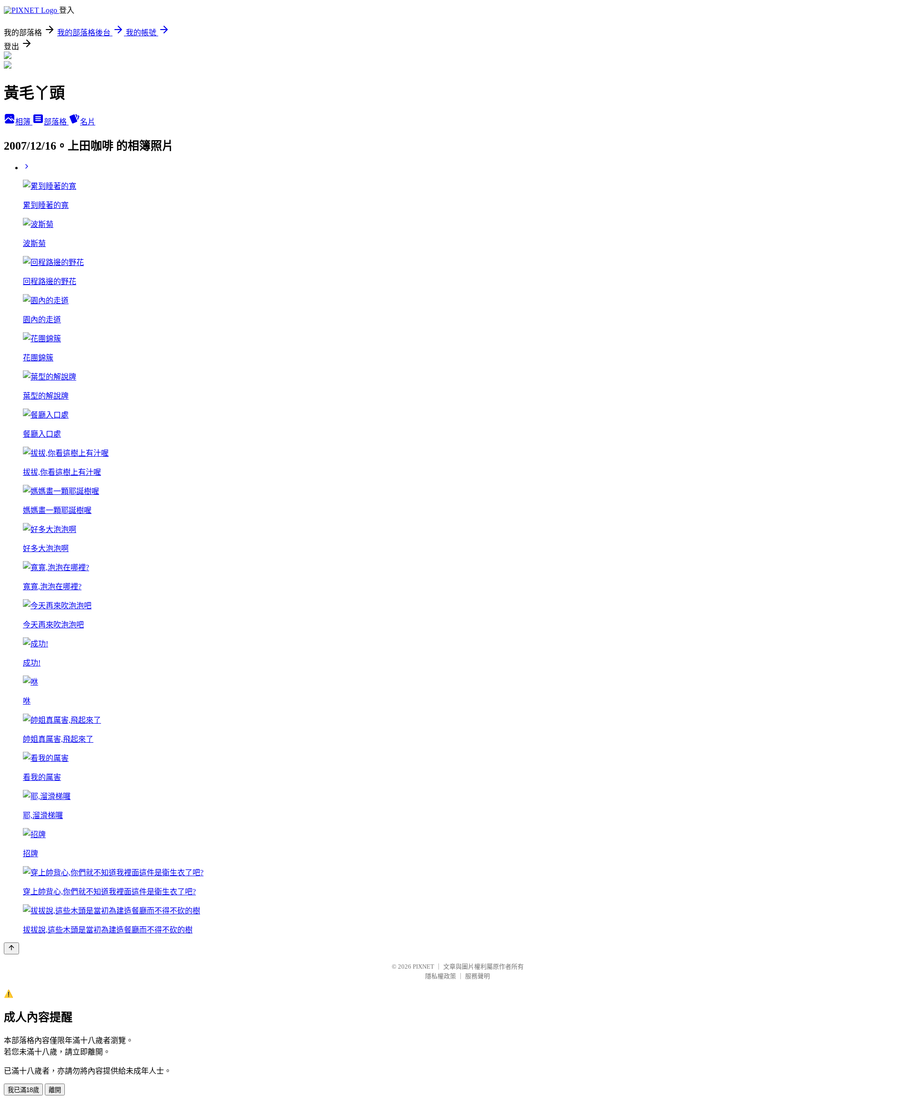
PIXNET (423, 966)
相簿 (23, 122)
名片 (87, 122)
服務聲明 (477, 976)
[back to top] (11, 948)
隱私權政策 (440, 976)
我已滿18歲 (23, 1090)
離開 (55, 1090)
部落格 (56, 122)
